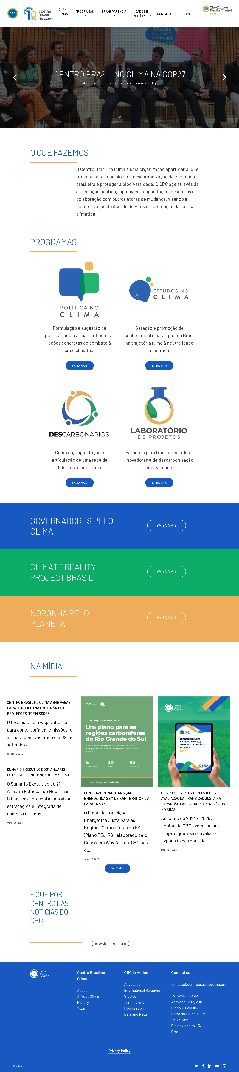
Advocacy (132, 984)
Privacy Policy (119, 1051)
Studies (130, 996)
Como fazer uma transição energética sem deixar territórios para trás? (116, 798)
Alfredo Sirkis (88, 996)
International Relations (142, 990)
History (83, 1002)
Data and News (136, 1014)
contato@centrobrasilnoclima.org (198, 984)
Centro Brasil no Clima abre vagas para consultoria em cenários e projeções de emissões (38, 708)
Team (81, 1008)
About (82, 990)
